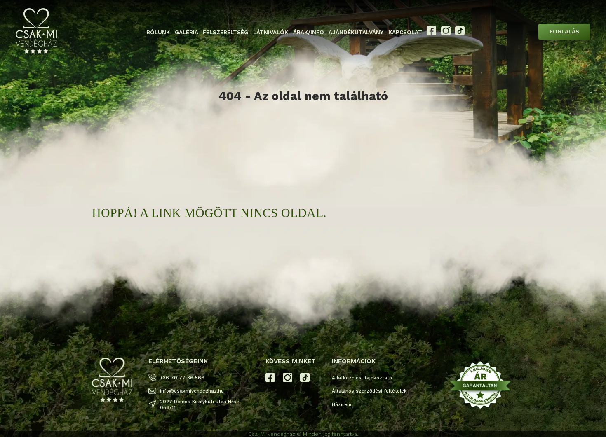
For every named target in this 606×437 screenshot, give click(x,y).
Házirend (342, 404)
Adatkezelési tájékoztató (362, 378)
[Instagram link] (446, 33)
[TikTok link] (460, 33)
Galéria (186, 32)
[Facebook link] (431, 33)
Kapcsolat (405, 32)
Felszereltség (225, 32)
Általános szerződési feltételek (369, 391)
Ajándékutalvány (356, 32)
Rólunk (158, 32)
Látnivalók (270, 32)
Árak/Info (308, 32)
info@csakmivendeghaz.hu (192, 391)
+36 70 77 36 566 (182, 378)
